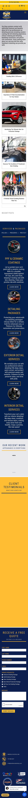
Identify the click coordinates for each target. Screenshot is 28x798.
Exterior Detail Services (14, 357)
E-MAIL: (4, 666)
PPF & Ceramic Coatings (14, 260)
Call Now (5, 795)
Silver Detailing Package (9, 679)
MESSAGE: (5, 690)
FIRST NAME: (5, 647)
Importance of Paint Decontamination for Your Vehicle (14, 96)
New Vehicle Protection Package (11, 682)
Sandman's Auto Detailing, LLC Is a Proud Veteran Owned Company (14, 9)
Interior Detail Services (14, 407)
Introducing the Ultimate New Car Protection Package (14, 130)
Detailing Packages (14, 311)
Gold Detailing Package (9, 677)
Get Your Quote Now (14, 2)
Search (24, 206)
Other (4, 686)
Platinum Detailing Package (10, 674)
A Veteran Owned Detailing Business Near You (14, 199)
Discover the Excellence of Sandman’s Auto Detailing (14, 165)
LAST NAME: (5, 654)
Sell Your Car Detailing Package (11, 684)
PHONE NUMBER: (7, 660)
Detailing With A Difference (14, 76)
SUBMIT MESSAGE (8, 711)
